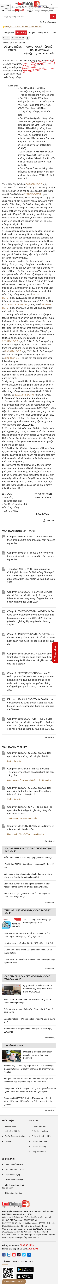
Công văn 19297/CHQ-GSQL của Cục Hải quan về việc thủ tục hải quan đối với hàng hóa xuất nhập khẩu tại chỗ (29, 791)
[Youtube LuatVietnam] (14, 1255)
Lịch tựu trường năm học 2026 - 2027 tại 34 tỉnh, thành (28, 943)
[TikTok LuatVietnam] (19, 1255)
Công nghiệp (13, 780)
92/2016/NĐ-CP (10, 341)
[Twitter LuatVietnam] (24, 1255)
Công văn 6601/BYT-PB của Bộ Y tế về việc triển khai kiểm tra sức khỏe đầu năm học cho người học (31, 540)
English (44, 7)
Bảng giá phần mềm (14, 1164)
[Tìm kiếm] (53, 16)
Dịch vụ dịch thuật (39, 1141)
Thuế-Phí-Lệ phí (14, 818)
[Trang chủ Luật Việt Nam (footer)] (29, 1204)
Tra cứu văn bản (39, 1126)
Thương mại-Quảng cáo (30, 780)
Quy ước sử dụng (12, 1174)
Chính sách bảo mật (14, 1180)
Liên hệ (8, 1141)
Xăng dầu (46, 780)
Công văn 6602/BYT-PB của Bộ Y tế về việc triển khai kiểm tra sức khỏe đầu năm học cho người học (31, 556)
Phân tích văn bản (40, 1131)
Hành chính (12, 834)
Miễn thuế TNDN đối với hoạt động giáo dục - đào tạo (28, 857)
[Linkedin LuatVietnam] (29, 1255)
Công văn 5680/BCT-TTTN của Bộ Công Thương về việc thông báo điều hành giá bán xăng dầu (30, 772)
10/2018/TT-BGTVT (17, 304)
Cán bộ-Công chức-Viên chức (32, 834)
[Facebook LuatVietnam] (4, 1255)
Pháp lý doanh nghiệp (41, 1136)
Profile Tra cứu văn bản (15, 1136)
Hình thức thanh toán (14, 1169)
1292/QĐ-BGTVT (32, 194)
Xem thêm (49, 737)
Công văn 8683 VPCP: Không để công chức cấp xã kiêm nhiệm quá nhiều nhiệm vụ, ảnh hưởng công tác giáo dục (28, 1101)
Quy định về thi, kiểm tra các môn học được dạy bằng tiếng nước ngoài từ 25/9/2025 (38, 988)
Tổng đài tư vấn (39, 1151)
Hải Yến (50, 521)
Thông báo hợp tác (13, 1193)
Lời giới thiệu (10, 1126)
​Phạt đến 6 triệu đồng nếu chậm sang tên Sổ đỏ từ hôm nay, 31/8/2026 (37, 1055)
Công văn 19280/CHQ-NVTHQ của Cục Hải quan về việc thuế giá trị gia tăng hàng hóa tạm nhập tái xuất (29, 810)
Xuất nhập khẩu (14, 761)
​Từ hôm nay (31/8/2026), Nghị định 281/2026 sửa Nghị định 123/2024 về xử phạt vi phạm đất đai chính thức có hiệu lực (29, 1068)
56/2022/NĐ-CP (34, 184)
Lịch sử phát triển (12, 1131)
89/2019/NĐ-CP (13, 351)
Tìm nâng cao (49, 22)
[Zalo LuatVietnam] (9, 1255)
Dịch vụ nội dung (39, 1146)
